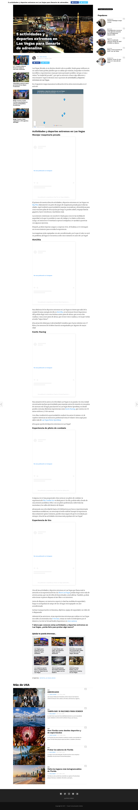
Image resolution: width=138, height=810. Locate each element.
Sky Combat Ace (48, 500)
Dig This (35, 205)
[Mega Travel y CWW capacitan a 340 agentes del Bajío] (21, 117)
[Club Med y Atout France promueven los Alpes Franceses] (21, 81)
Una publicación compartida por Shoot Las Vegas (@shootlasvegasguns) (56, 582)
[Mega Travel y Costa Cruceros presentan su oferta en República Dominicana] (21, 99)
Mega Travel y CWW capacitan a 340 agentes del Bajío (20, 121)
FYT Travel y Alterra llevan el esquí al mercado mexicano (19, 68)
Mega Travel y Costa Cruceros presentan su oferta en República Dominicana (20, 103)
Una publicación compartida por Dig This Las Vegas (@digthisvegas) (55, 197)
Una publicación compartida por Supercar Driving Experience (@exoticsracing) (57, 394)
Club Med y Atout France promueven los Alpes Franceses (21, 85)
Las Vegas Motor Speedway (51, 420)
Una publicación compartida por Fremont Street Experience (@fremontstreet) (57, 302)
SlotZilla (60, 312)
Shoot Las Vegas (64, 593)
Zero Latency (72, 621)
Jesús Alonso (43, 56)
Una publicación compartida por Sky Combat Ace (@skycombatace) (55, 490)
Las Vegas (48, 678)
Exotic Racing (70, 409)
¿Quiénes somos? (69, 798)
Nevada (54, 678)
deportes (42, 678)
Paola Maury (53, 713)
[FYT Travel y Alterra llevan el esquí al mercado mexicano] (21, 64)
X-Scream (55, 619)
